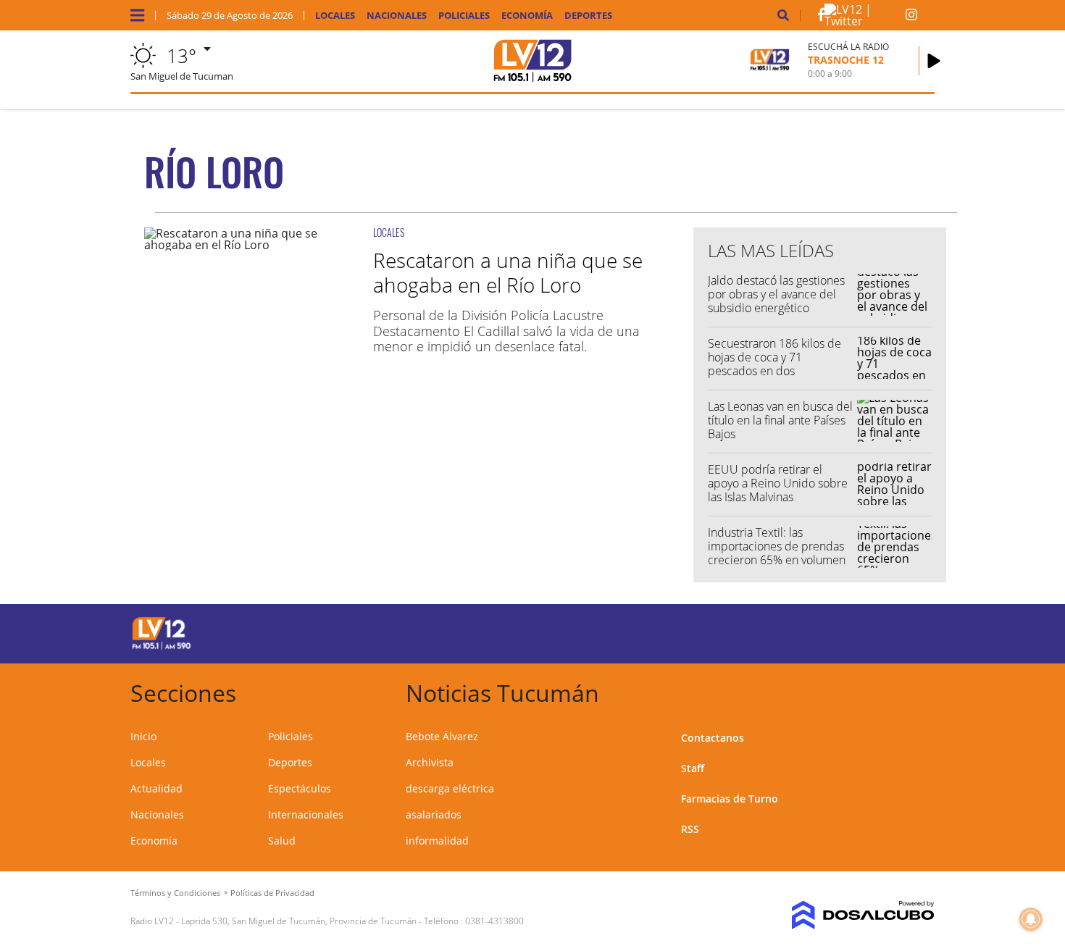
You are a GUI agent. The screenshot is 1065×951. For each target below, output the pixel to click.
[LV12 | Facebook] (821, 17)
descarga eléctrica (450, 788)
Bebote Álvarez (442, 736)
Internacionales (305, 814)
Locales (335, 15)
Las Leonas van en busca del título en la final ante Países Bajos (780, 420)
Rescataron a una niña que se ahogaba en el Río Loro (508, 272)
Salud (282, 840)
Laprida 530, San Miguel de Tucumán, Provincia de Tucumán (299, 921)
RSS (690, 829)
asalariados (434, 814)
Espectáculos (299, 788)
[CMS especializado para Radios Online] (842, 915)
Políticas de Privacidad (272, 892)
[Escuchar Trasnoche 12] (934, 61)
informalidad (437, 840)
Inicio (143, 736)
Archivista (430, 762)
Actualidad (156, 788)
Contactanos (712, 738)
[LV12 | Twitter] (865, 21)
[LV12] (161, 647)
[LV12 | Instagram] (911, 17)
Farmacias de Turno (729, 798)
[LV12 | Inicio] (918, 691)
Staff (692, 768)
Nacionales (397, 15)
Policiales (464, 15)
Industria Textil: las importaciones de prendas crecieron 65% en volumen (776, 546)
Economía (527, 15)
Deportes (588, 15)
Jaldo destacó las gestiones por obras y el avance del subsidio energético (776, 294)
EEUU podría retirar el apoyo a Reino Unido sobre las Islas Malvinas (778, 483)
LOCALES (388, 232)
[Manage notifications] (1031, 919)
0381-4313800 (494, 921)
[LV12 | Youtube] (833, 631)
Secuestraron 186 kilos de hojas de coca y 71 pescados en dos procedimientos (774, 364)
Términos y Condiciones (175, 892)
